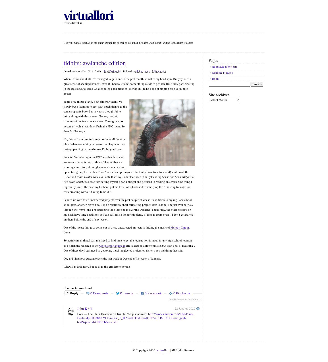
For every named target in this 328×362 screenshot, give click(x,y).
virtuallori (88, 15)
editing (139, 71)
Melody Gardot (179, 227)
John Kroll (84, 308)
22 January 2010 (185, 308)
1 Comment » (159, 71)
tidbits (147, 71)
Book (215, 78)
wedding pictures (222, 72)
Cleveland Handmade (112, 245)
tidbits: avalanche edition (95, 62)
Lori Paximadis (112, 71)
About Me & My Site (224, 66)
